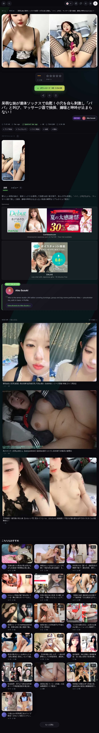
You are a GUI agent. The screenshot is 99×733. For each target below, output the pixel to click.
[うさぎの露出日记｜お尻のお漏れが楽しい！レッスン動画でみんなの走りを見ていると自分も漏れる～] (81, 613)
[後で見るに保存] (29, 543)
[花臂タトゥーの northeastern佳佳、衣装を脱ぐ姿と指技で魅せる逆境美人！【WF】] (17, 613)
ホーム (4, 11)
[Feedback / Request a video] (80, 3)
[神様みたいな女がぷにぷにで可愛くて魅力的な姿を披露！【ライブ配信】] (49, 554)
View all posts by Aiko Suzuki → (19, 304)
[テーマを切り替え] (84, 3)
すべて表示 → (92, 318)
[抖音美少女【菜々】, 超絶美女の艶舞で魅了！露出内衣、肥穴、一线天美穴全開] (81, 554)
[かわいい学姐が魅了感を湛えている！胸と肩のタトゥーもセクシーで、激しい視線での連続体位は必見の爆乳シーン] (17, 583)
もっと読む (49, 720)
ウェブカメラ (22, 129)
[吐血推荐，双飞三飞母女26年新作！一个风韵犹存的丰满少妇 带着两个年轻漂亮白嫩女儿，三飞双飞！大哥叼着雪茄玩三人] (17, 671)
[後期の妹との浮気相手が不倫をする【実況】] (49, 613)
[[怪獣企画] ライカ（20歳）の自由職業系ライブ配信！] (49, 671)
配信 (55, 129)
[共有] (42, 94)
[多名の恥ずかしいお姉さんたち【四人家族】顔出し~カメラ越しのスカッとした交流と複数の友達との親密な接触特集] (17, 642)
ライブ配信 (35, 129)
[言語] (67, 3)
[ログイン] (94, 3)
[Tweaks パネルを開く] (89, 3)
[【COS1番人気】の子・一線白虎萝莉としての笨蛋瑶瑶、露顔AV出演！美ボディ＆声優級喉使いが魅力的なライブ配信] (49, 642)
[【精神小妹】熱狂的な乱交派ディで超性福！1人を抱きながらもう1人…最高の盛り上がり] (81, 583)
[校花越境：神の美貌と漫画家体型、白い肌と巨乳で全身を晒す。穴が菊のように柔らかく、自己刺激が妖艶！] (81, 642)
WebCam (11, 11)
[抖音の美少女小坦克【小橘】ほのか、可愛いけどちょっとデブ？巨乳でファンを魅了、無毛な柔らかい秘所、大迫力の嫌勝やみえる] (49, 583)
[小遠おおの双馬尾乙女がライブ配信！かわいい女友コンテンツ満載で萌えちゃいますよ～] (17, 700)
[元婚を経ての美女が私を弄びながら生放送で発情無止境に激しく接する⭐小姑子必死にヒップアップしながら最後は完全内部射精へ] (17, 554)
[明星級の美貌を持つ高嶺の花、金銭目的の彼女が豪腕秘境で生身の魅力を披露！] (81, 671)
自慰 (46, 129)
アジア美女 (8, 129)
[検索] (9, 3)
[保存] (55, 94)
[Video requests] (75, 3)
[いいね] (49, 94)
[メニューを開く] (3, 3)
